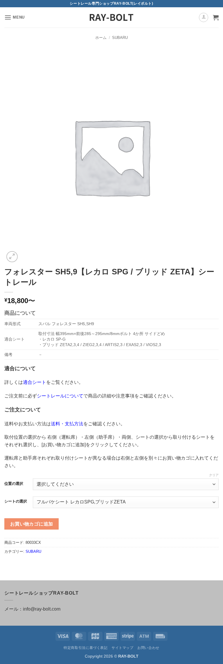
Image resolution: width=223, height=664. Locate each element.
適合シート (34, 382)
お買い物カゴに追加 (31, 523)
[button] (14, 17)
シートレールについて (60, 395)
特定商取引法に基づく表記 (85, 648)
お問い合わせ (148, 648)
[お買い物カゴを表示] (216, 17)
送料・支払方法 (67, 423)
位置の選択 (13, 484)
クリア (214, 475)
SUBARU (120, 37)
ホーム (101, 37)
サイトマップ (123, 648)
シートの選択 (15, 501)
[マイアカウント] (203, 17)
